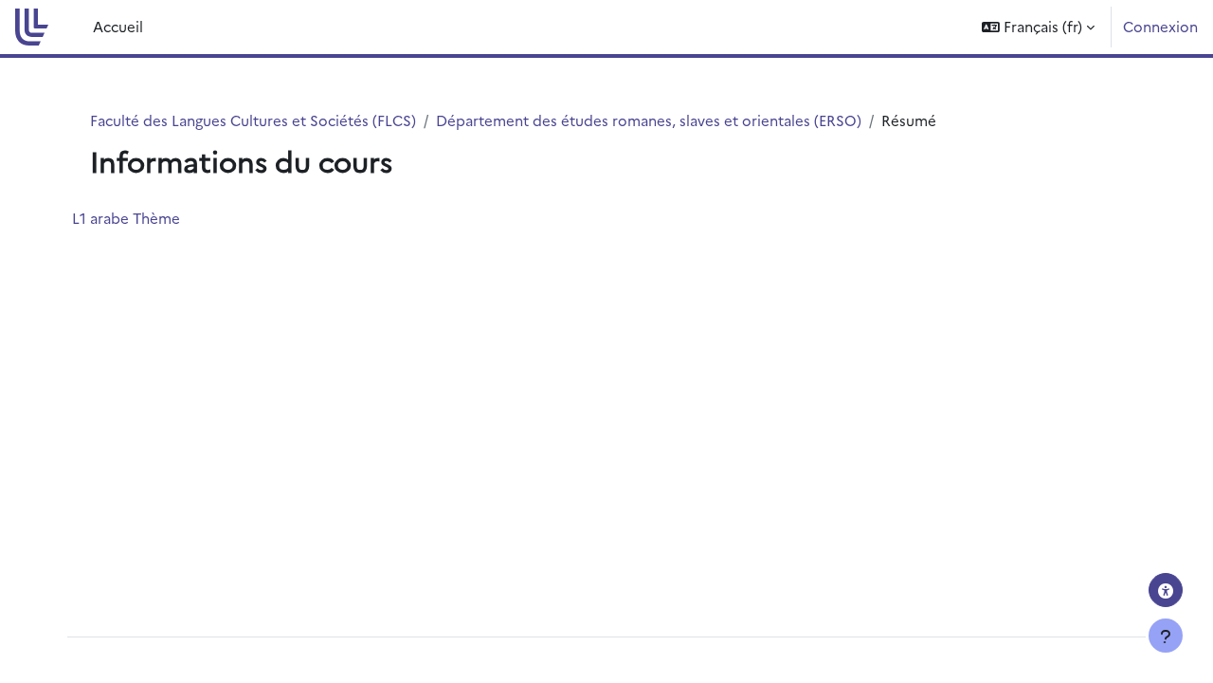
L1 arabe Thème (126, 218)
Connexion (1160, 26)
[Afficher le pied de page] (1166, 635)
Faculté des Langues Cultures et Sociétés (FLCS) (253, 120)
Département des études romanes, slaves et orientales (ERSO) (648, 120)
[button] (1038, 27)
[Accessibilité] (1166, 590)
